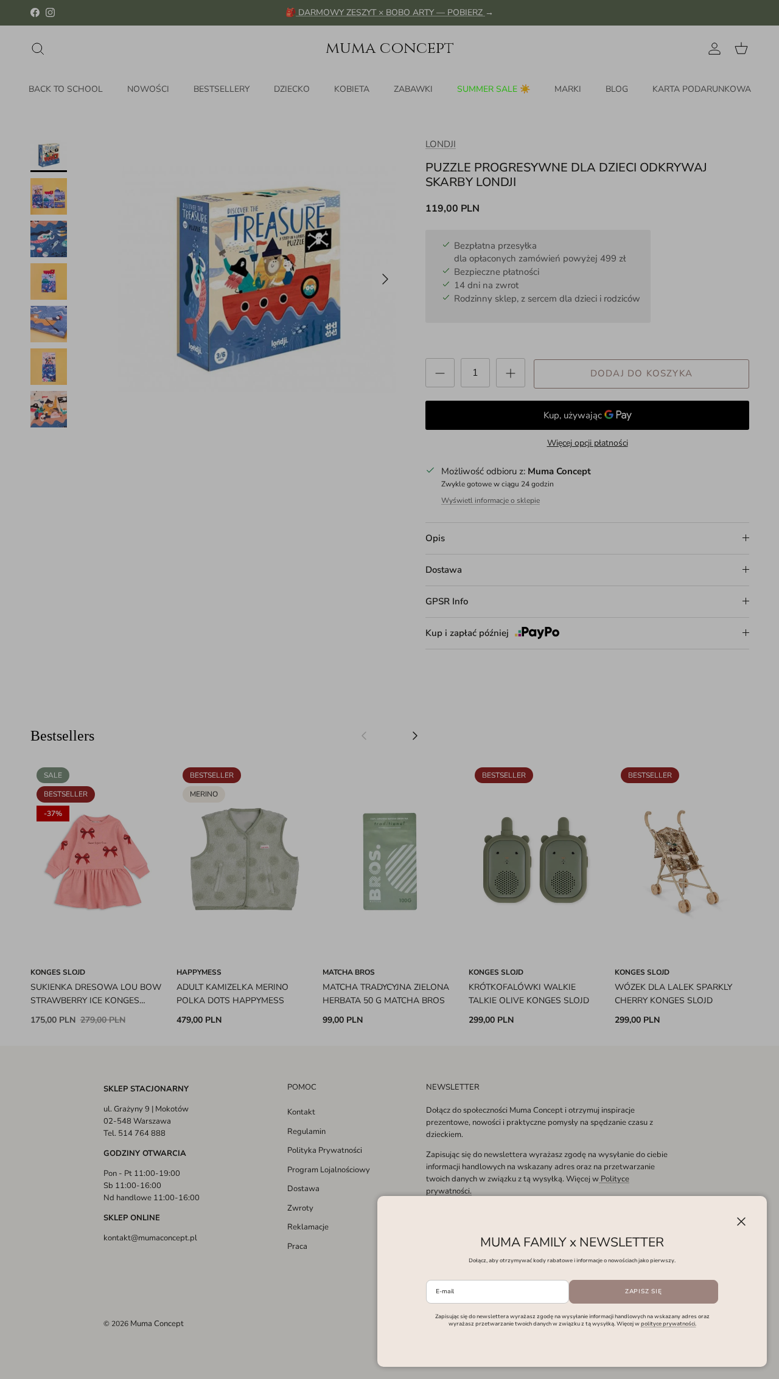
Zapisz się (643, 1291)
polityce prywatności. (668, 1323)
